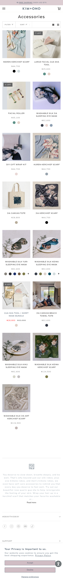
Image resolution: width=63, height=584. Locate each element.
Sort (22, 24)
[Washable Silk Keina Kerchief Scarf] (47, 347)
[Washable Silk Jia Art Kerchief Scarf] (16, 398)
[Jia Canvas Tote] (16, 195)
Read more (31, 502)
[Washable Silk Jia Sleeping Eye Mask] (47, 96)
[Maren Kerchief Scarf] (16, 44)
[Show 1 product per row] (53, 25)
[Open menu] (6, 8)
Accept (30, 563)
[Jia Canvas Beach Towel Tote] (47, 295)
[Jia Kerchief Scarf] (47, 195)
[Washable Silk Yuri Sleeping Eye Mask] (16, 244)
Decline (30, 570)
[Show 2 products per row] (58, 25)
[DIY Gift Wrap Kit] (16, 147)
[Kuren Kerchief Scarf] (47, 147)
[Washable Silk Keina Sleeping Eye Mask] (47, 244)
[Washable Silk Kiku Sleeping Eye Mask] (16, 347)
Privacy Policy (43, 555)
